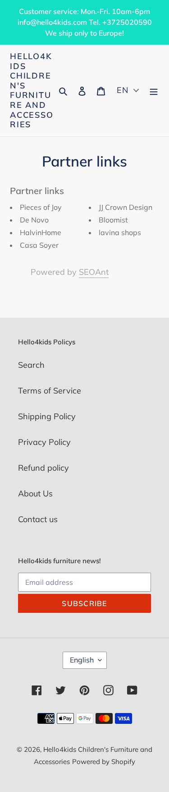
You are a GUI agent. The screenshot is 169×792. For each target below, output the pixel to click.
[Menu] (153, 90)
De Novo (34, 219)
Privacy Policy (44, 442)
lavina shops (120, 232)
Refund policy (43, 468)
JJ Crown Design (125, 207)
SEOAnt (94, 272)
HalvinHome (40, 232)
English (82, 659)
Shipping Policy (47, 416)
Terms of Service (49, 390)
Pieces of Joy (41, 207)
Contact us (38, 519)
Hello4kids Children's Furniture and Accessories (32, 90)
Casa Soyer (39, 245)
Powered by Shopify (103, 761)
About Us (35, 493)
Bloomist (113, 219)
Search (31, 365)
